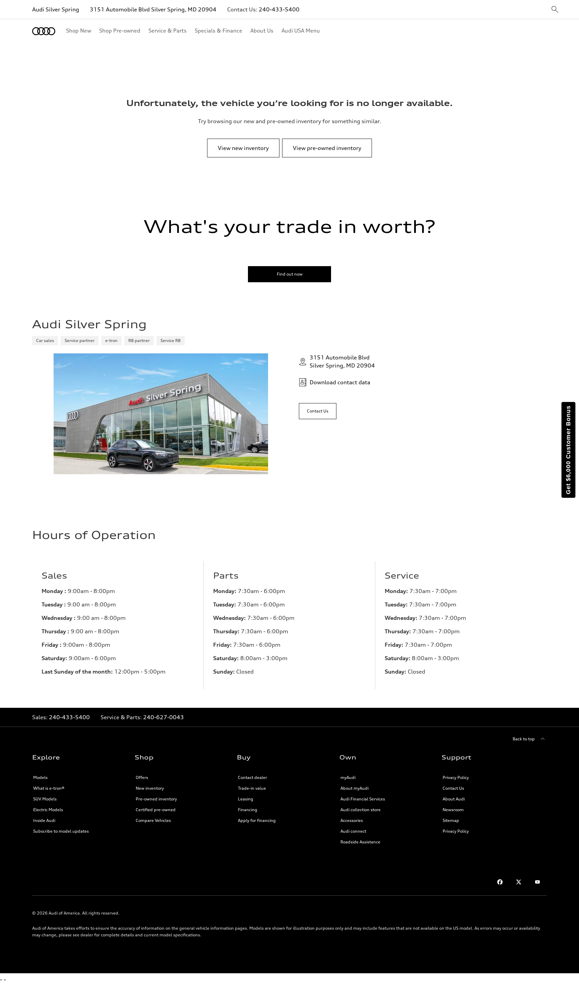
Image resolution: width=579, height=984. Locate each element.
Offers (142, 777)
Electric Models (48, 809)
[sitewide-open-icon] (555, 9)
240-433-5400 (279, 9)
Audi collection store (360, 809)
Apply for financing (257, 820)
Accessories (351, 820)
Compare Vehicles (153, 820)
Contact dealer (252, 777)
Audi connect (353, 831)
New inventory (150, 788)
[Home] (43, 31)
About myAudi (354, 788)
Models (40, 777)
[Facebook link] (500, 882)
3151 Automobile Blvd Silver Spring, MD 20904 (153, 9)
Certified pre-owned (156, 809)
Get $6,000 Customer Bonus (568, 449)
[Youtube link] (537, 882)
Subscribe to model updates (61, 831)
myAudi (348, 777)
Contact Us (453, 788)
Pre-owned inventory (156, 798)
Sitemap (451, 820)
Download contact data (340, 382)
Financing (247, 809)
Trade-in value (252, 788)
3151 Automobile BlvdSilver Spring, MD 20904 (342, 361)
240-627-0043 (163, 717)
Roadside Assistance (360, 841)
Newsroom (453, 809)
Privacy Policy (456, 777)
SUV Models (45, 798)
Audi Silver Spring (55, 9)
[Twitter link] (518, 882)
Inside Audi (44, 820)
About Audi (454, 798)
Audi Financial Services (362, 798)
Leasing (245, 798)
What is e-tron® (48, 788)
